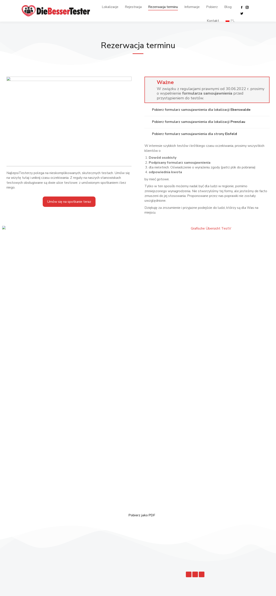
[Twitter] (201, 574)
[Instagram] (195, 574)
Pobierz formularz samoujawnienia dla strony (194, 134)
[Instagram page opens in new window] (247, 7)
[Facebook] (188, 574)
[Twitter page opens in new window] (242, 13)
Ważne (165, 82)
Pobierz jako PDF (142, 515)
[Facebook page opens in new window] (242, 7)
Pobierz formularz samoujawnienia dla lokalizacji (201, 109)
